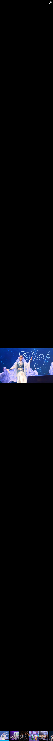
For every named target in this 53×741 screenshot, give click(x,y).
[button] (50, 2)
